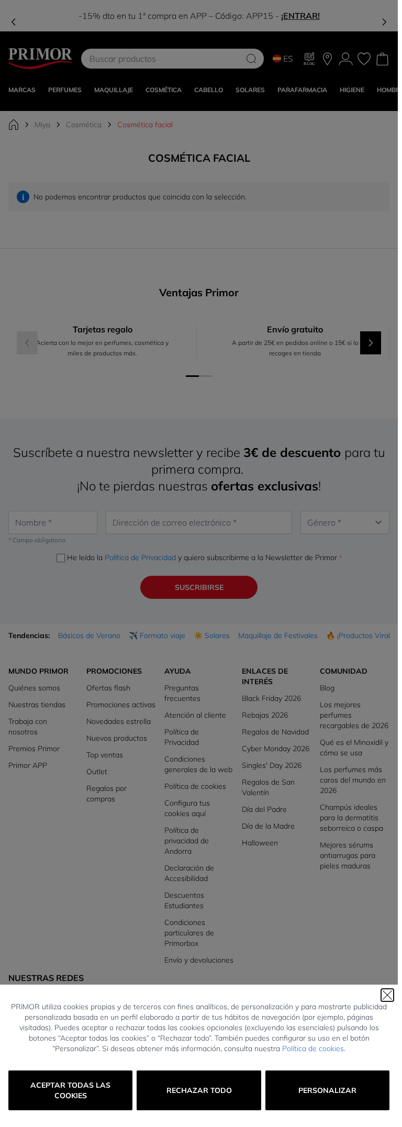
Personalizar (327, 1090)
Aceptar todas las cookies (70, 1090)
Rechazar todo (199, 1090)
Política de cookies (313, 1048)
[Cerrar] (387, 995)
